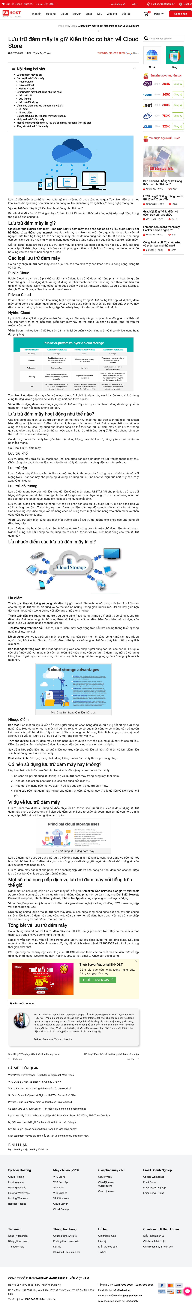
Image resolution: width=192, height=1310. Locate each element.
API (109, 430)
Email (89, 13)
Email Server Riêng (153, 1192)
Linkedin (67, 1039)
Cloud (64, 13)
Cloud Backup (61, 1209)
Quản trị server (106, 1191)
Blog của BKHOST (63, 952)
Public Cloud (26, 81)
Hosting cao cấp (17, 1187)
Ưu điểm (23, 108)
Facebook (48, 1039)
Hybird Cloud (26, 88)
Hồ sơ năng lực (118, 4)
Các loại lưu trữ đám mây (30, 78)
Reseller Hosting (17, 1203)
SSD (35, 532)
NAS (19, 477)
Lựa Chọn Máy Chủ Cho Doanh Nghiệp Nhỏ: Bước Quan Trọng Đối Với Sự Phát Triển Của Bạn (59, 1115)
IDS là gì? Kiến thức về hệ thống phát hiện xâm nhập (111, 1054)
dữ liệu (115, 239)
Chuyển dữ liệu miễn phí (66, 1251)
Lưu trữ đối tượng (28, 102)
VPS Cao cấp (60, 1182)
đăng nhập (22, 1149)
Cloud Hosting (16, 1176)
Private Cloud (26, 85)
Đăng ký (159, 13)
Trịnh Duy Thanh (42, 53)
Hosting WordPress (19, 1192)
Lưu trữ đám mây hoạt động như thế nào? (39, 91)
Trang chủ (63, 25)
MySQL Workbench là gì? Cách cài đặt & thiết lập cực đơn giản (42, 1122)
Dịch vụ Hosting (19, 1170)
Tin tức (152, 67)
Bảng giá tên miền (18, 1241)
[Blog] (175, 55)
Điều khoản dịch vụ (153, 1235)
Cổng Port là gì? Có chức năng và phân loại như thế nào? (162, 244)
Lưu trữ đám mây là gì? (29, 74)
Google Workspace (153, 1176)
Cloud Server (60, 1203)
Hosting (51, 13)
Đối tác (126, 13)
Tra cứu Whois (16, 1246)
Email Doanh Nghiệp (157, 1170)
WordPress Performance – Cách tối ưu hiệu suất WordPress (41, 1074)
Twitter (58, 1039)
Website (112, 13)
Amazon (93, 285)
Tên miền (35, 13)
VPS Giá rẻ (59, 1176)
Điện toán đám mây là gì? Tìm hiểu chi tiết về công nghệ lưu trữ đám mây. (48, 1135)
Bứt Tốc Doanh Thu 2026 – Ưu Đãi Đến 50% (30, 3)
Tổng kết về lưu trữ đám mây (32, 126)
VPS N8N (58, 1187)
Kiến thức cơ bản (107, 1246)
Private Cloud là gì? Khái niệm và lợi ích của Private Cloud (40, 1101)
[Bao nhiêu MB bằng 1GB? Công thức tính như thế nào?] (163, 161)
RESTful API (99, 491)
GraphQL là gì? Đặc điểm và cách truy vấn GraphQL (160, 213)
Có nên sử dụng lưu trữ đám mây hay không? (41, 115)
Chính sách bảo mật (154, 1241)
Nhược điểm (25, 112)
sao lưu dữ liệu (95, 808)
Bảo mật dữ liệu (30, 725)
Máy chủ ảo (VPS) (66, 1170)
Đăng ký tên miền (18, 1235)
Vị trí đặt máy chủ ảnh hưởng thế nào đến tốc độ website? (39, 1088)
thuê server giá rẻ (97, 980)
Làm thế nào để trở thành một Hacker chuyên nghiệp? (161, 228)
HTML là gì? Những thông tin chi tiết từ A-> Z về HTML (163, 198)
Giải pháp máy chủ (111, 1170)
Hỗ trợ (133, 4)
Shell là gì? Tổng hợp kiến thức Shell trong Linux (33, 1054)
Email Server (150, 1182)
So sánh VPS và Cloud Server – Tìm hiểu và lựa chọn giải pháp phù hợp (47, 1108)
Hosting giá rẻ (16, 1182)
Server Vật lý (105, 1176)
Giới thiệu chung (107, 1235)
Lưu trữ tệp (25, 98)
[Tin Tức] (152, 55)
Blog (73, 25)
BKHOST (35, 213)
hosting (60, 955)
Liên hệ (102, 1241)
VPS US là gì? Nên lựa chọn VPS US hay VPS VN (35, 1081)
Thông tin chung (64, 1229)
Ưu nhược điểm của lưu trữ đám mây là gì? (40, 105)
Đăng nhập (180, 13)
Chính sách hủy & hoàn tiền (158, 1246)
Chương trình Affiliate (65, 1235)
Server (77, 13)
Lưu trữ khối (25, 95)
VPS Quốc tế (60, 1192)
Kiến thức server (23, 1003)
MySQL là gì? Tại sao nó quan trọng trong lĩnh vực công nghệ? (42, 1128)
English (187, 3)
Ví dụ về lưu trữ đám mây (30, 119)
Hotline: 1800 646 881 (162, 3)
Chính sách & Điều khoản (161, 1229)
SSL (99, 13)
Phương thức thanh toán (66, 1241)
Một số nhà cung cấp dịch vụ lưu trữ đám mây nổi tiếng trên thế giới (54, 122)
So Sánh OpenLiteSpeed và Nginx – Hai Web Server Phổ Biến (42, 1095)
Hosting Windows (18, 1198)
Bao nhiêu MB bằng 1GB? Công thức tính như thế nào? (162, 182)
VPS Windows (61, 1198)
